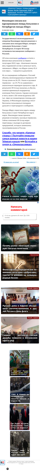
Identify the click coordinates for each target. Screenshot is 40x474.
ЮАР (29, 10)
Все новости (31, 162)
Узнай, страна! (33, 288)
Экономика (34, 225)
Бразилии (23, 10)
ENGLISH (11, 2)
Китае (16, 10)
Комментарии (33, 30)
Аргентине (12, 12)
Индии (10, 10)
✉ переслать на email (11, 162)
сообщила (22, 58)
